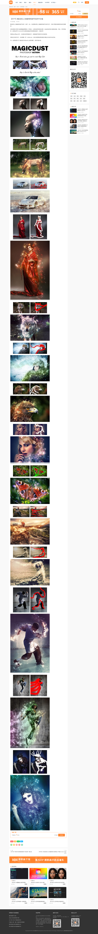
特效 (71, 98)
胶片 (81, 98)
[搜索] (78, 2)
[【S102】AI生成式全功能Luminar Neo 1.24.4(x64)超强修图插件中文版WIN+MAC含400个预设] (73, 31)
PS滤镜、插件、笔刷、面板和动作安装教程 (16, 922)
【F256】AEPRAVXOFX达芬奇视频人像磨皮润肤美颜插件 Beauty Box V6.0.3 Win (57, 882)
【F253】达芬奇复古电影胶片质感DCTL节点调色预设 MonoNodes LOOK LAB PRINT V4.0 (57, 901)
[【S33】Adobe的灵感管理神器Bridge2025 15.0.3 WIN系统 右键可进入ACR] (73, 42)
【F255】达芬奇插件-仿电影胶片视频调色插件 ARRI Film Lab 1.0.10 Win (19, 901)
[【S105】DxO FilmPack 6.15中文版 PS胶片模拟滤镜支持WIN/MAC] (73, 63)
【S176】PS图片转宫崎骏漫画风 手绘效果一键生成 (21, 851)
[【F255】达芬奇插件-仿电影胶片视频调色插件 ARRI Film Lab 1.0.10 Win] (19, 892)
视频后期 (40, 2)
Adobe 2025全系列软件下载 (14, 917)
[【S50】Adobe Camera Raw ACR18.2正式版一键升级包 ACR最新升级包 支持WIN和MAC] (73, 26)
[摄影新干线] (11, 2)
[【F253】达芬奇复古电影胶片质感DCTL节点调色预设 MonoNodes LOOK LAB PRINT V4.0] (57, 892)
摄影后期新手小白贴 (12, 915)
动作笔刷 (13, 21)
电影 (74, 100)
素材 (30, 2)
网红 (78, 98)
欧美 (78, 100)
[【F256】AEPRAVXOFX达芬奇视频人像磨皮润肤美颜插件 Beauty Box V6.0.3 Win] (57, 873)
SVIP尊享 (47, 2)
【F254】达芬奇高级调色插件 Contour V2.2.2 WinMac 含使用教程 (38, 901)
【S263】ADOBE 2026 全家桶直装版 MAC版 (37, 882)
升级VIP (85, 13)
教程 (20, 2)
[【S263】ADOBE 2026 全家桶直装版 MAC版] (38, 873)
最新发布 (52, 880)
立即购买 (61, 835)
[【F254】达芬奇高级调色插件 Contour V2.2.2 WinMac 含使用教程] (38, 892)
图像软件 (13, 880)
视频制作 (85, 100)
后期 (15, 841)
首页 (17, 2)
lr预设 (81, 96)
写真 (74, 98)
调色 (78, 96)
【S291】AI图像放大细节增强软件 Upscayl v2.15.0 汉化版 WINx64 (19, 882)
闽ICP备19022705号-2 (68, 930)
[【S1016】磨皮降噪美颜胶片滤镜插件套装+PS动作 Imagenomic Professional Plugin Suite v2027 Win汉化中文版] (73, 47)
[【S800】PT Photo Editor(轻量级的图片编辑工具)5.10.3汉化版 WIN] (73, 58)
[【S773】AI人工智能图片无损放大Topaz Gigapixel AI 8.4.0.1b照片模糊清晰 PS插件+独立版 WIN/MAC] (73, 37)
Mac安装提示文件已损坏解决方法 (15, 926)
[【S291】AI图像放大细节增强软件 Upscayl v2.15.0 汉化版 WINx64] (19, 873)
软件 (34, 2)
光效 (12, 841)
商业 (18, 841)
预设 (25, 2)
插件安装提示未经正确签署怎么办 (15, 924)
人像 (74, 96)
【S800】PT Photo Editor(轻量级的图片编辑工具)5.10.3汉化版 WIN (82, 58)
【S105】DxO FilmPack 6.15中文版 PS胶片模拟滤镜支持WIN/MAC (82, 63)
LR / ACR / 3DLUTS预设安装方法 (15, 919)
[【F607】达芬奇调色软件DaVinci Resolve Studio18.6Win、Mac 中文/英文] (73, 53)
